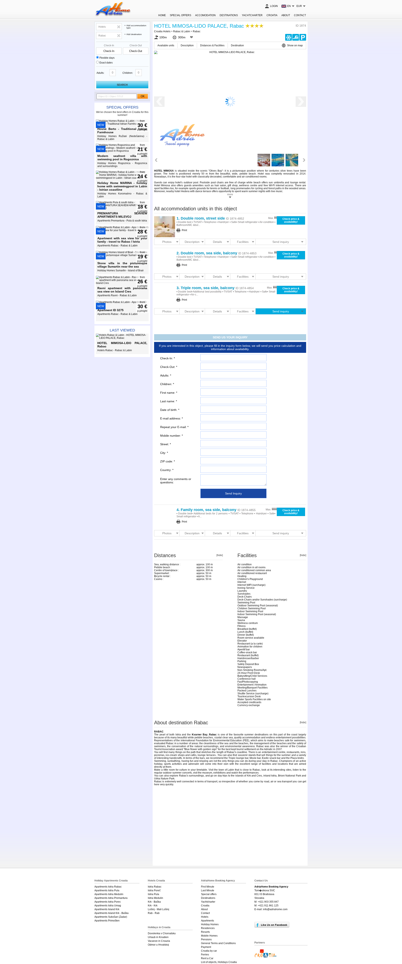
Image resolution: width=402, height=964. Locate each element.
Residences (208, 928)
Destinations (229, 15)
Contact (300, 15)
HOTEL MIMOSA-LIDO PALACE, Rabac (199, 26)
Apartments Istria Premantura (111, 898)
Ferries (205, 954)
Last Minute (207, 890)
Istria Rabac (154, 886)
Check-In (109, 45)
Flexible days (107, 57)
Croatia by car (209, 950)
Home (162, 15)
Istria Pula (153, 894)
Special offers (122, 107)
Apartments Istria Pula (106, 890)
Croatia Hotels (162, 31)
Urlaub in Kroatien (158, 937)
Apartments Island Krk (106, 909)
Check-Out (136, 45)
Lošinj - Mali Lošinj (158, 909)
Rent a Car (207, 958)
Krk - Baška (154, 901)
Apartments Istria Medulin (108, 894)
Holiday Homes (210, 924)
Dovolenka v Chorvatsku (162, 933)
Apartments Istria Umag (107, 905)
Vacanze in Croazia (159, 940)
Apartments (207, 920)
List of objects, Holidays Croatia (219, 962)
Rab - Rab (154, 913)
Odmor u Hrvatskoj (158, 944)
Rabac (196, 31)
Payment (206, 947)
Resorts (205, 931)
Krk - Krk (152, 905)
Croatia (272, 15)
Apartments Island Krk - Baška (111, 913)
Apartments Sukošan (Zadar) (110, 916)
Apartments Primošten (107, 920)
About (285, 15)
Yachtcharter (252, 15)
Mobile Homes (209, 935)
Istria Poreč (154, 890)
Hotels (204, 916)
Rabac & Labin (181, 31)
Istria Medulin (155, 898)
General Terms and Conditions (218, 943)
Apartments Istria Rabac (108, 886)
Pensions (206, 939)
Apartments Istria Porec (107, 901)
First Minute (207, 886)
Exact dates (106, 62)
